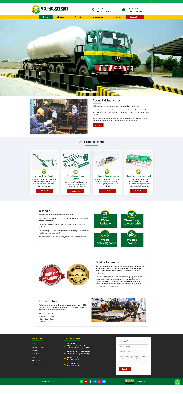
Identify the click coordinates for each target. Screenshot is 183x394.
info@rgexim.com (135, 11)
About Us (60, 17)
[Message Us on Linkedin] (95, 381)
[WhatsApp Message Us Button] (81, 381)
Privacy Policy (141, 381)
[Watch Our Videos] (86, 381)
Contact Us (116, 17)
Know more (98, 125)
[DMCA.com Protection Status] (130, 381)
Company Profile (37, 347)
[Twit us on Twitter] (104, 381)
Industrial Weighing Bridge (107, 176)
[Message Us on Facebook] (90, 381)
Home (45, 17)
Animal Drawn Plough (44, 176)
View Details (44, 190)
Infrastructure (97, 17)
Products (78, 17)
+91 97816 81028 (104, 11)
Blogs (34, 357)
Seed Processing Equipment (139, 176)
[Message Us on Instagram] (99, 381)
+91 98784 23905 (73, 351)
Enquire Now (135, 17)
